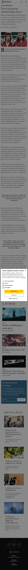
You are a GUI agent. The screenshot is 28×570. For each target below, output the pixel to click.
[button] (14, 298)
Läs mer (24, 277)
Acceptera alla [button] (14, 291)
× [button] (25, 270)
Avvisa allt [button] (13, 295)
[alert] (14, 285)
